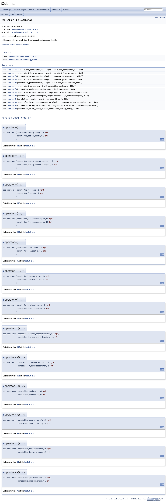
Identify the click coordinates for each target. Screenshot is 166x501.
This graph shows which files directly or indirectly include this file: (30, 40)
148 (18, 146)
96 (18, 261)
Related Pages (20, 10)
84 (18, 405)
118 (18, 203)
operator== (12, 70)
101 (18, 376)
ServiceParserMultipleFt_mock (22, 56)
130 (18, 347)
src (13, 14)
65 (18, 290)
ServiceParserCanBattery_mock (23, 60)
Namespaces (42, 10)
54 (18, 462)
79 (18, 318)
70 (18, 491)
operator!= (12, 76)
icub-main (4, 14)
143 (18, 175)
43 (18, 433)
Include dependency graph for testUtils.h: (20, 36)
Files (65, 10)
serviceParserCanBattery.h (25, 29)
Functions (162, 17)
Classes (55, 10)
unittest (19, 14)
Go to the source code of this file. (15, 45)
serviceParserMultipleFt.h (25, 32)
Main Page (7, 10)
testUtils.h (30, 146)
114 (18, 232)
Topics (31, 10)
